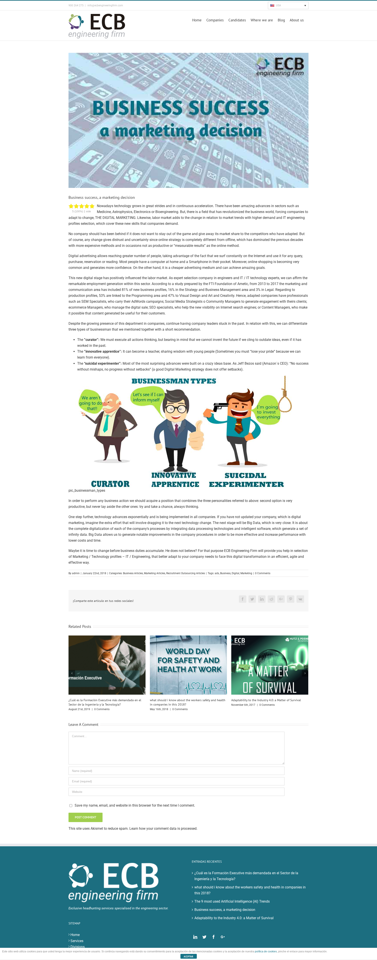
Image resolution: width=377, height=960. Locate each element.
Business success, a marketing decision (224, 910)
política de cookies (266, 951)
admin (76, 573)
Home (75, 935)
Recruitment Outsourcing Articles (185, 573)
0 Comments (262, 573)
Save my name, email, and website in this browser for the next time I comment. (135, 805)
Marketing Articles (154, 573)
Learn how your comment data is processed (163, 828)
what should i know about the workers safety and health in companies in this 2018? (250, 890)
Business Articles (133, 573)
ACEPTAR (188, 956)
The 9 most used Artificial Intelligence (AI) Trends (232, 901)
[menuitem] (199, 19)
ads (217, 573)
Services (76, 941)
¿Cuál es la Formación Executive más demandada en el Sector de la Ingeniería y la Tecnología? (246, 876)
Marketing (246, 573)
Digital (235, 573)
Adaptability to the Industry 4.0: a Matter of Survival (266, 700)
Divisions (77, 947)
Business (225, 573)
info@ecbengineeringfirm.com (105, 5)
